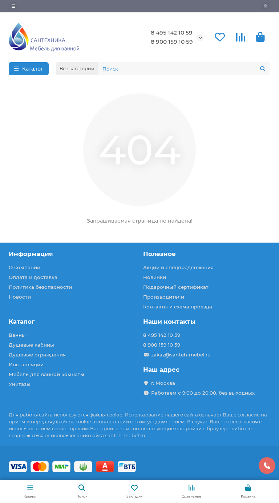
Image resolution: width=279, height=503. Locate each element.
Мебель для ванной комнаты (46, 374)
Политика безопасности (40, 287)
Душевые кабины (31, 345)
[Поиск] (262, 69)
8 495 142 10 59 (172, 32)
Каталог (22, 321)
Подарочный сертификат (176, 287)
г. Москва (163, 383)
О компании (24, 267)
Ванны (17, 335)
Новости (20, 297)
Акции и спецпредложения (178, 267)
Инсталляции (26, 364)
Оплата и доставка (33, 277)
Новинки (154, 277)
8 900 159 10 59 (172, 41)
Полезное (159, 254)
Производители (163, 297)
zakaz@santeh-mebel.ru (181, 355)
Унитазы (20, 384)
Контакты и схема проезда (177, 307)
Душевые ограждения (37, 355)
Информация (31, 254)
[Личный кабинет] (265, 6)
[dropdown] (13, 6)
